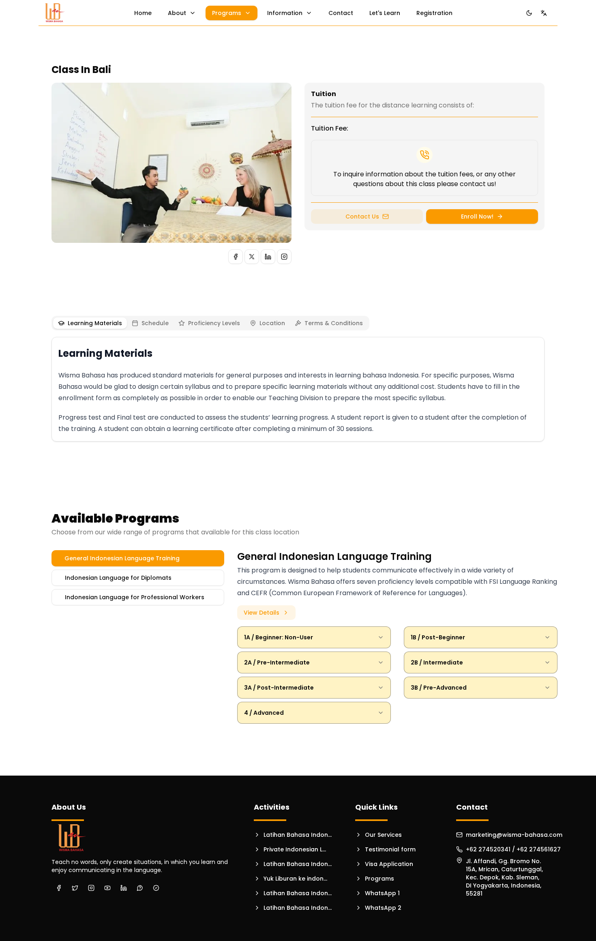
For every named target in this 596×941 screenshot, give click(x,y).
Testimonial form (390, 849)
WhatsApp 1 (382, 893)
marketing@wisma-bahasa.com (514, 835)
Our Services (383, 835)
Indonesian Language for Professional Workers (134, 597)
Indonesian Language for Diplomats (118, 578)
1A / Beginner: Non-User (278, 637)
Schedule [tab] (155, 323)
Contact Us (362, 216)
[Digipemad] (54, 12)
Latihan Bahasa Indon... (298, 835)
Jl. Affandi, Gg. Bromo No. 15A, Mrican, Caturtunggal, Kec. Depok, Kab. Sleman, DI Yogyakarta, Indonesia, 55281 (504, 864)
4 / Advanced (264, 713)
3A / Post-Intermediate (279, 688)
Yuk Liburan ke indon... (295, 879)
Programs (226, 13)
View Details (261, 613)
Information (284, 13)
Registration (434, 13)
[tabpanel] (298, 391)
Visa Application (389, 864)
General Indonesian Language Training (122, 558)
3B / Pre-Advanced (439, 688)
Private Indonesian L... (295, 849)
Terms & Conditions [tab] (333, 323)
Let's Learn (384, 13)
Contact (340, 13)
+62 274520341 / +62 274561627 (513, 849)
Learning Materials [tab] (95, 323)
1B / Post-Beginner (438, 637)
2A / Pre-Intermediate (277, 662)
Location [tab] (272, 323)
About (177, 13)
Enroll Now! (477, 216)
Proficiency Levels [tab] (214, 323)
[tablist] (210, 323)
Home (143, 13)
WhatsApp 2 (383, 908)
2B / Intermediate (437, 662)
